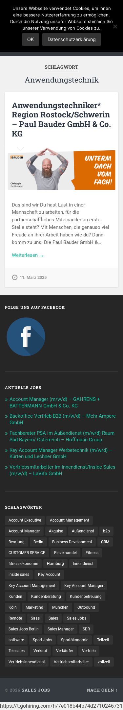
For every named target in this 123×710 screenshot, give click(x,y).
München (60, 607)
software (16, 640)
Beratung (17, 542)
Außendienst (83, 531)
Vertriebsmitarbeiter (71, 662)
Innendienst (83, 563)
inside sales (19, 574)
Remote (15, 618)
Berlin (38, 542)
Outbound (86, 607)
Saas (35, 618)
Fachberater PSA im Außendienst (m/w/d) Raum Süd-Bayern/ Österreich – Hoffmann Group (62, 436)
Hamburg (55, 563)
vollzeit (104, 662)
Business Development (72, 542)
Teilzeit (103, 640)
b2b (106, 531)
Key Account (49, 574)
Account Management (69, 520)
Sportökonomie (74, 640)
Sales (53, 618)
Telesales (17, 651)
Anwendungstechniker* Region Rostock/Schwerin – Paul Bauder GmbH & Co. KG (61, 119)
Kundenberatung (46, 596)
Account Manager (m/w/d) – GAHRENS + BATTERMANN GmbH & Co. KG (55, 402)
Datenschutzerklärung (72, 39)
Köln (13, 607)
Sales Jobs (76, 618)
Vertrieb (89, 651)
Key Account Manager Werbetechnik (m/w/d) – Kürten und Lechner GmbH (61, 453)
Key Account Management (32, 585)
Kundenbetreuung (86, 596)
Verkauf (40, 651)
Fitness (92, 553)
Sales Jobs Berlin (24, 629)
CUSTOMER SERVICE (27, 553)
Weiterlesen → (28, 255)
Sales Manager (61, 629)
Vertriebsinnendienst (27, 662)
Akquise (56, 531)
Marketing (34, 607)
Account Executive (25, 520)
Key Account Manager (83, 585)
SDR (86, 629)
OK (30, 39)
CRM (105, 542)
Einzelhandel (65, 553)
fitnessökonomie (23, 563)
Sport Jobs (42, 640)
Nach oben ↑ (102, 690)
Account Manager (24, 531)
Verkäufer (64, 651)
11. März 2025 (33, 277)
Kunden (15, 596)
